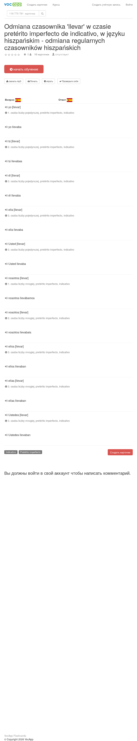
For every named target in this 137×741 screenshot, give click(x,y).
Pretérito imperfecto (30, 452)
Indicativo (11, 452)
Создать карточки (37, 4)
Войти (129, 4)
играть (49, 81)
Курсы (56, 4)
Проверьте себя (70, 81)
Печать (33, 81)
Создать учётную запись (106, 4)
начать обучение (25, 69)
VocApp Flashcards (15, 735)
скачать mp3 (14, 81)
